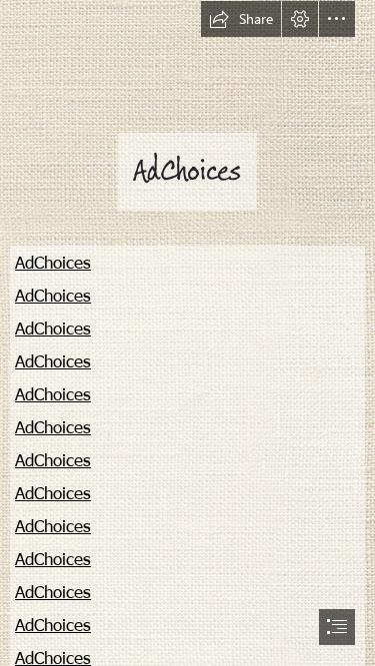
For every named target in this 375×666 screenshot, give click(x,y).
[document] (187, 333)
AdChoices (53, 262)
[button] (241, 19)
